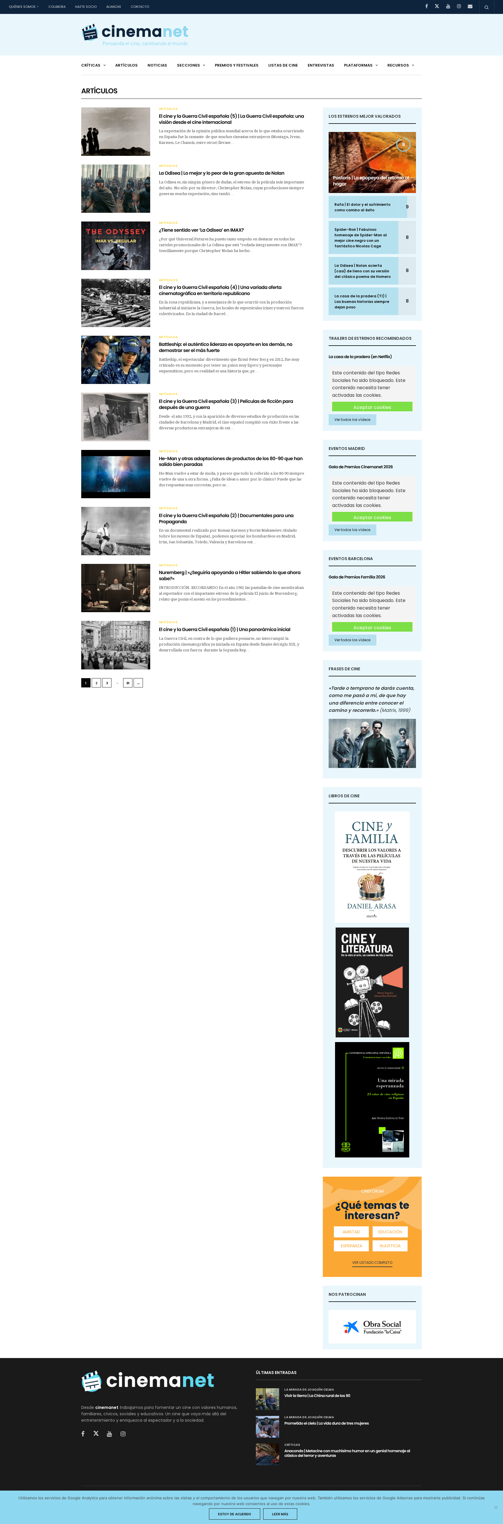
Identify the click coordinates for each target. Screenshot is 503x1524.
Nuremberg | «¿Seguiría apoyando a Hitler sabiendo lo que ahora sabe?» (229, 575)
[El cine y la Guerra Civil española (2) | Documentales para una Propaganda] (115, 531)
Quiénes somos (22, 6)
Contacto (140, 6)
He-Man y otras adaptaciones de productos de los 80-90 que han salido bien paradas (231, 461)
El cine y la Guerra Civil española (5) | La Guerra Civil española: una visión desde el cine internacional (231, 119)
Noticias (157, 65)
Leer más (280, 1514)
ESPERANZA (351, 1246)
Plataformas (358, 65)
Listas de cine (283, 65)
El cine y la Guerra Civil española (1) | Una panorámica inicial (224, 629)
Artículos (126, 65)
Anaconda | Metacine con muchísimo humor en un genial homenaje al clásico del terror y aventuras (347, 1453)
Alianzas (113, 6)
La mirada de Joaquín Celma (309, 1389)
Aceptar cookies (372, 407)
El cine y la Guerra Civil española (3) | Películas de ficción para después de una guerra (226, 404)
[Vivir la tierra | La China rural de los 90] (267, 1399)
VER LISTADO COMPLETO (372, 1262)
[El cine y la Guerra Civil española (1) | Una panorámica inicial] (115, 645)
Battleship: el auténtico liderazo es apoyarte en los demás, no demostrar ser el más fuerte (225, 347)
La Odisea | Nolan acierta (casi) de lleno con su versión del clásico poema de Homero (362, 271)
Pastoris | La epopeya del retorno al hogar (371, 180)
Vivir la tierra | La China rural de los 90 (317, 1395)
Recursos (398, 65)
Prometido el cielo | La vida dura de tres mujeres (326, 1423)
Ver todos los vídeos (352, 419)
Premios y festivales (236, 65)
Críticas (90, 65)
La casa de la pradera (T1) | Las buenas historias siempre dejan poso (361, 302)
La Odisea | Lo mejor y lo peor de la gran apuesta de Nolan (221, 173)
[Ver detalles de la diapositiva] (372, 1326)
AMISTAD (351, 1232)
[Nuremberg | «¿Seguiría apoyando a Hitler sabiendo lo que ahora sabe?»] (115, 588)
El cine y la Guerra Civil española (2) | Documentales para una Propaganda (226, 518)
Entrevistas (321, 65)
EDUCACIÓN (390, 1232)
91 (128, 683)
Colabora (56, 6)
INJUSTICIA (390, 1246)
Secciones (188, 65)
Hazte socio (86, 6)
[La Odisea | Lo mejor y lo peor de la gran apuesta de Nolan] (115, 189)
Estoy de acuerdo (234, 1514)
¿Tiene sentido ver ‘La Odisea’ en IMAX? (201, 230)
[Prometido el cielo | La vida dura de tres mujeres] (267, 1427)
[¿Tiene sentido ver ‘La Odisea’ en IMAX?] (115, 245)
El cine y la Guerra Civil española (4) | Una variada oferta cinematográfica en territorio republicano (220, 290)
